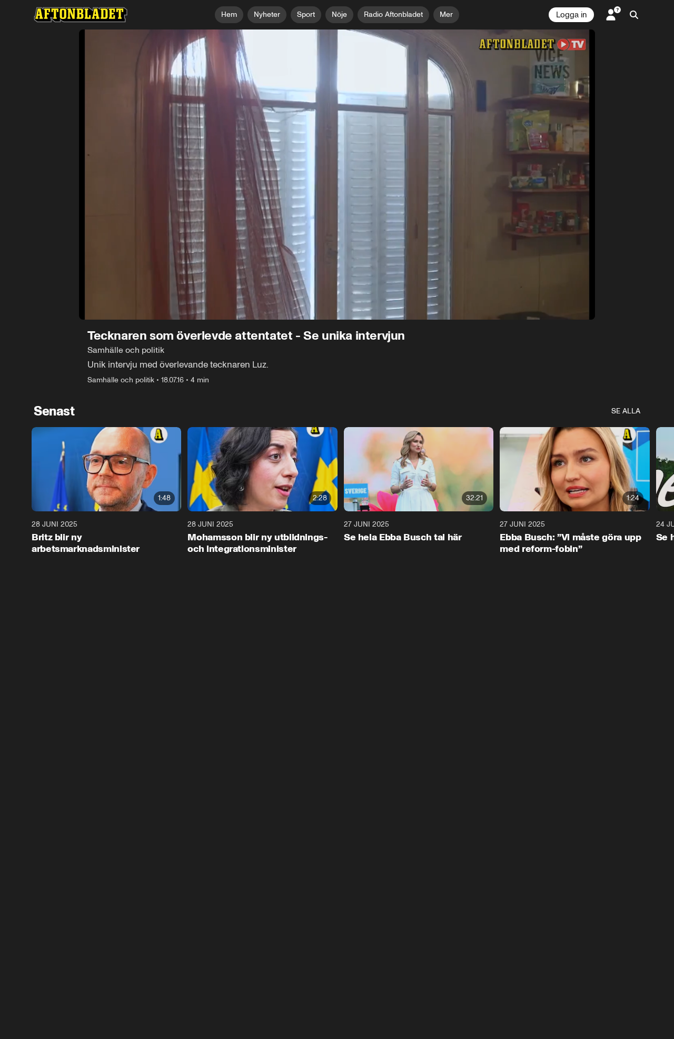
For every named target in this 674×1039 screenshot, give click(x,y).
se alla (625, 411)
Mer (446, 14)
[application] (337, 174)
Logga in (571, 14)
